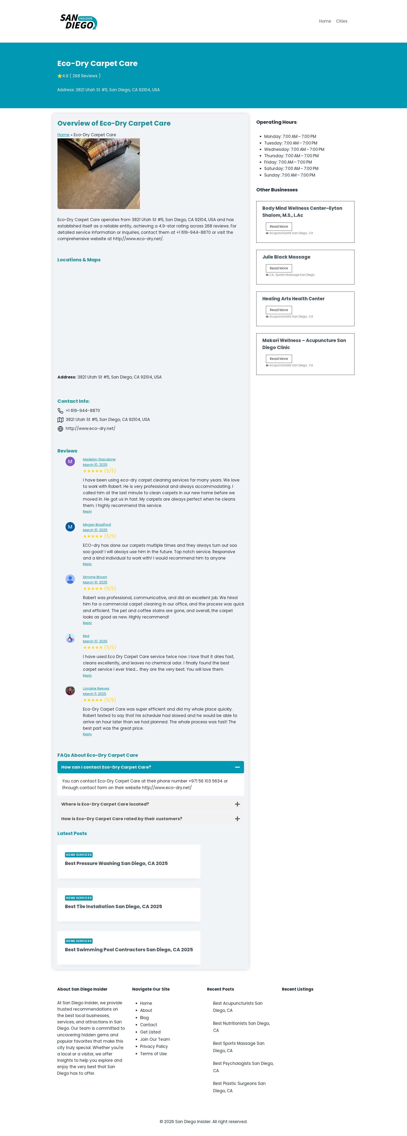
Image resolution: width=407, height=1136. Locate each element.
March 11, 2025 (94, 693)
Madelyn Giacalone (99, 459)
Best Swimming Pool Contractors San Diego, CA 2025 (129, 949)
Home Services (79, 855)
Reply (87, 511)
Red (86, 636)
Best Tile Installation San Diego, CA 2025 (113, 906)
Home (325, 21)
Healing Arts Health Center (293, 299)
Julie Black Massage (286, 257)
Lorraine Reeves (96, 688)
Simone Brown (95, 577)
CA (311, 233)
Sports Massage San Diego (295, 275)
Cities (341, 21)
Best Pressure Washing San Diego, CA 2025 (116, 863)
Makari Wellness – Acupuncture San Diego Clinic (304, 344)
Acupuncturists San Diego (288, 233)
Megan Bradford (97, 524)
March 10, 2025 (95, 464)
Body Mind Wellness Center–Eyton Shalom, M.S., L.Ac (302, 211)
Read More (281, 227)
